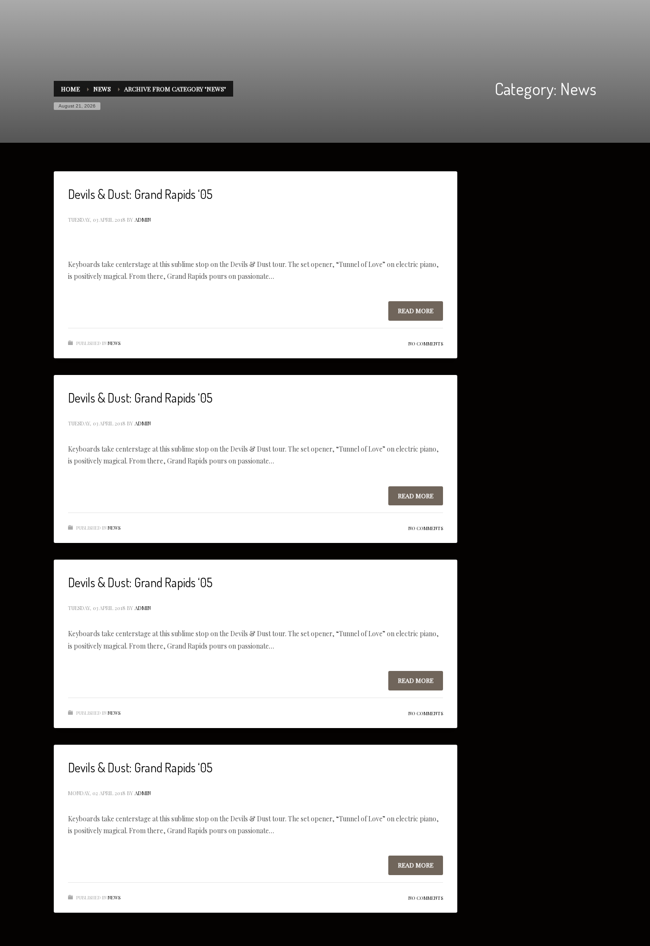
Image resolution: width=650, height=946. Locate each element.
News (114, 343)
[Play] (80, 249)
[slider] (425, 247)
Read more (415, 310)
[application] (255, 248)
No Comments (425, 343)
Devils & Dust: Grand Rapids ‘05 (140, 194)
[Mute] (404, 249)
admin (143, 219)
